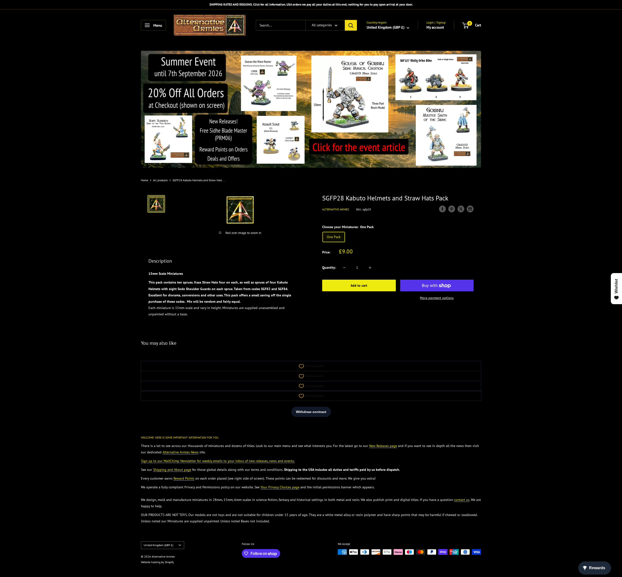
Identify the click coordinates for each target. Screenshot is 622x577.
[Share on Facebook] (442, 209)
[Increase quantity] (370, 268)
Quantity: (329, 268)
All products (160, 180)
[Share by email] (470, 209)
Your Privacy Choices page (279, 487)
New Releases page (383, 446)
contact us (461, 500)
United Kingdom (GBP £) (158, 545)
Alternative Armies (335, 209)
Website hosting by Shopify (157, 562)
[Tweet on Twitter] (461, 209)
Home (144, 180)
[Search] (351, 25)
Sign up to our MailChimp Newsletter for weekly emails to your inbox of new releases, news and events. (218, 461)
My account (435, 27)
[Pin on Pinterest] (451, 209)
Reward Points (183, 478)
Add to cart (359, 286)
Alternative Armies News (181, 452)
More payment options (437, 298)
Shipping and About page (172, 469)
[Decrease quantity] (344, 268)
